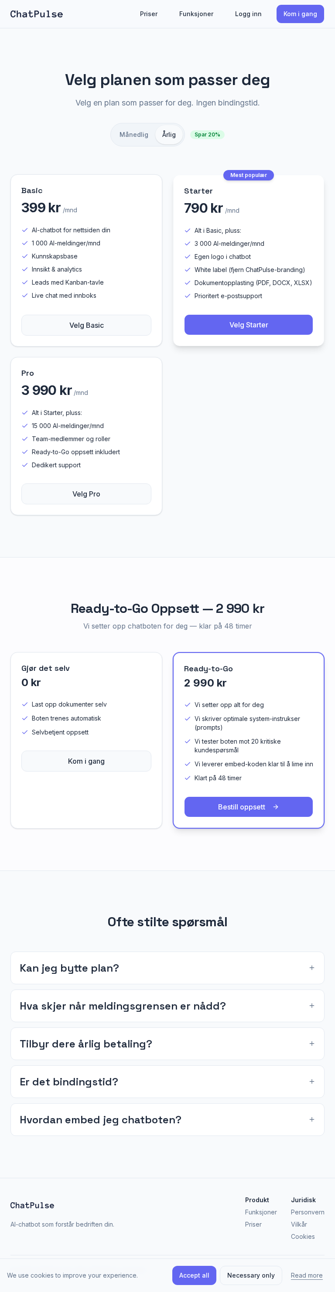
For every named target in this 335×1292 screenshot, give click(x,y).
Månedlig (134, 134)
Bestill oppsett (241, 806)
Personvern (308, 1212)
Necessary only (251, 1275)
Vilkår (299, 1224)
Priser (148, 13)
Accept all (194, 1275)
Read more (307, 1275)
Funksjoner (196, 13)
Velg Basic (86, 325)
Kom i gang (300, 13)
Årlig (169, 134)
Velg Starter (248, 324)
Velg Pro (86, 494)
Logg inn (248, 13)
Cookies (303, 1236)
